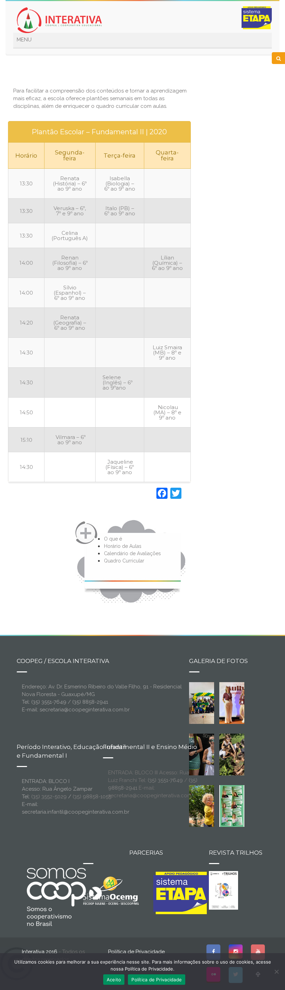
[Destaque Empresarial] (63, 897)
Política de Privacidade (136, 952)
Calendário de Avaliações (132, 553)
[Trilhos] (223, 890)
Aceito (114, 979)
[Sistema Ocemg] (111, 890)
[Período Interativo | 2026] (210, 805)
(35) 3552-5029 (49, 796)
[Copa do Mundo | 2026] (204, 702)
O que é (113, 539)
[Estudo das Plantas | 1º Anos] (235, 754)
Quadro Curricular (124, 561)
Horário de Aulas (122, 546)
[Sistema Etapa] (181, 894)
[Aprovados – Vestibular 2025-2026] (232, 805)
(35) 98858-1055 (92, 796)
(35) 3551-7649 (165, 780)
